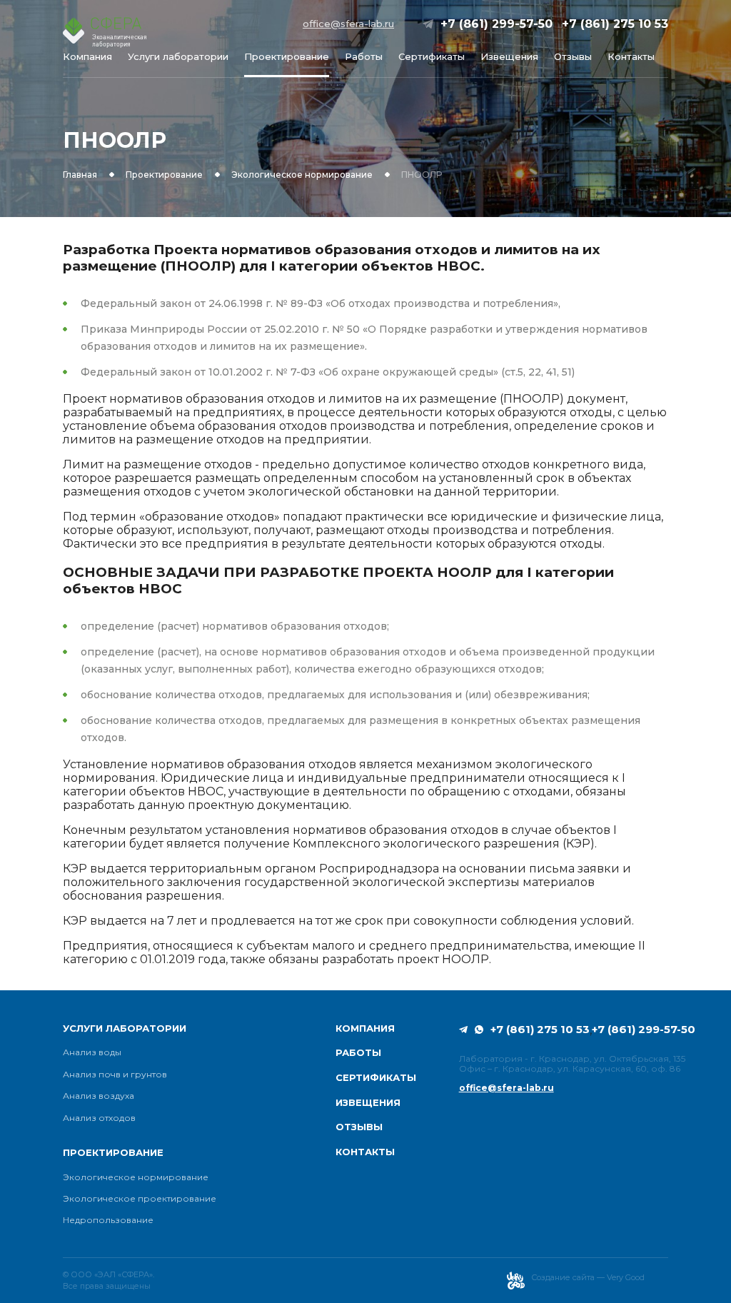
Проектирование (286, 56)
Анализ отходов (99, 1118)
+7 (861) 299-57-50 (496, 24)
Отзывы (573, 56)
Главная (80, 175)
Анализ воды (92, 1052)
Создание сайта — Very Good (588, 1277)
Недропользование (108, 1220)
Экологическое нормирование (302, 175)
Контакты (631, 56)
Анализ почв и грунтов (115, 1075)
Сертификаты (431, 56)
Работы (364, 56)
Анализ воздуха (98, 1096)
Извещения (509, 56)
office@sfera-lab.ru (348, 24)
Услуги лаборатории (178, 56)
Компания (87, 56)
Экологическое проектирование (139, 1199)
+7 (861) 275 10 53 (615, 24)
